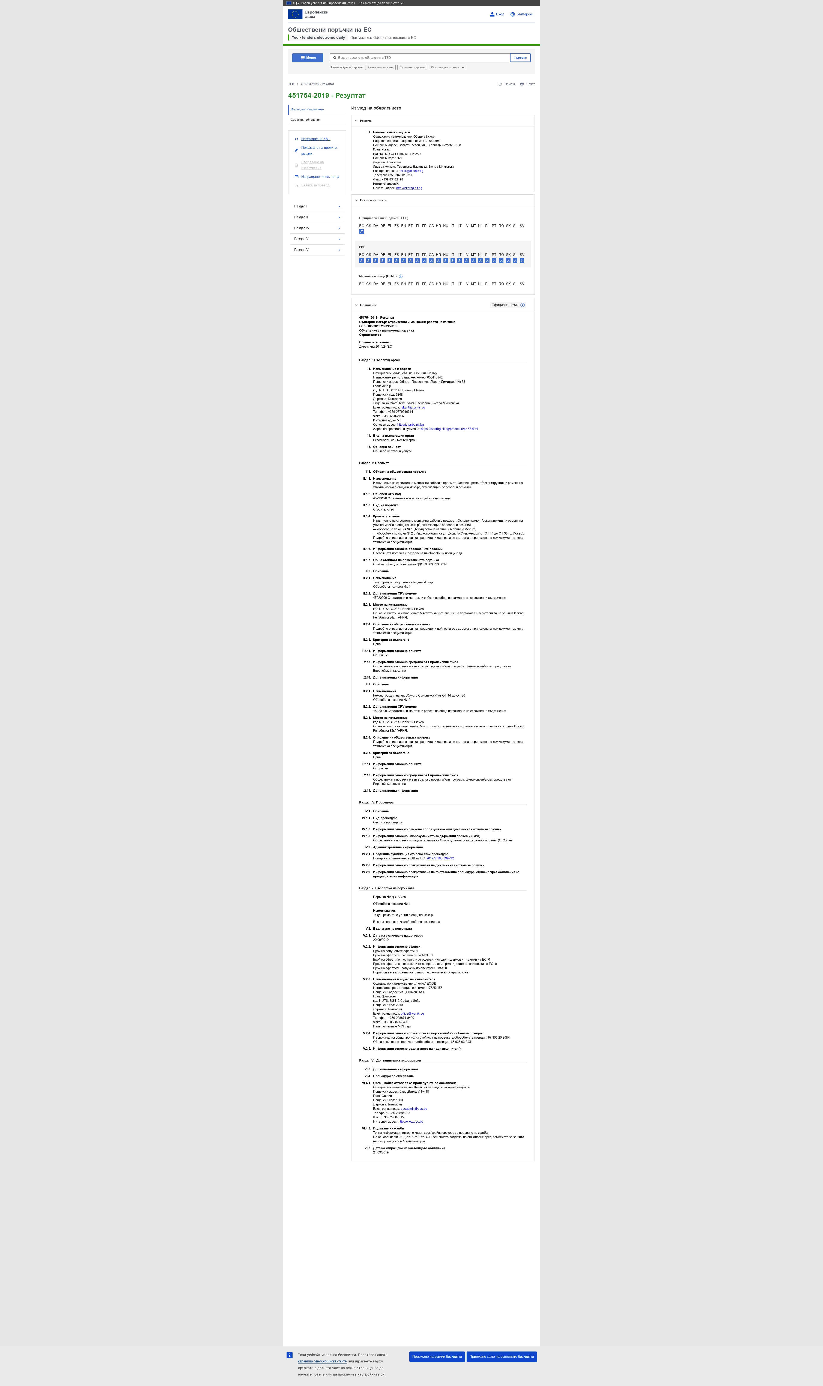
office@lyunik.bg (412, 1013)
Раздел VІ (301, 250)
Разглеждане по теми (445, 67)
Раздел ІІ (301, 217)
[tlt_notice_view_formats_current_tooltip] (522, 305)
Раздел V (301, 239)
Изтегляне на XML (315, 139)
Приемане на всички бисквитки (437, 1356)
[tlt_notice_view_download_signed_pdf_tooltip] (361, 231)
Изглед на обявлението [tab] (307, 109)
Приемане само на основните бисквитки (502, 1356)
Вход (500, 14)
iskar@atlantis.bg (411, 171)
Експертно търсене (412, 67)
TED (291, 84)
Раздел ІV (301, 228)
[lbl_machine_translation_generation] (401, 276)
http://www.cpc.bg (410, 1121)
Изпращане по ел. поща (320, 177)
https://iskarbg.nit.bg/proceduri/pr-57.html (449, 429)
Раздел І (300, 206)
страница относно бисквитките (322, 1361)
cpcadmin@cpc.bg (414, 1108)
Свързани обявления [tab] (306, 119)
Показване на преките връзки (319, 150)
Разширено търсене (380, 67)
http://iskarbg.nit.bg (409, 188)
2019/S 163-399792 (440, 858)
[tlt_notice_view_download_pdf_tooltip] (361, 260)
